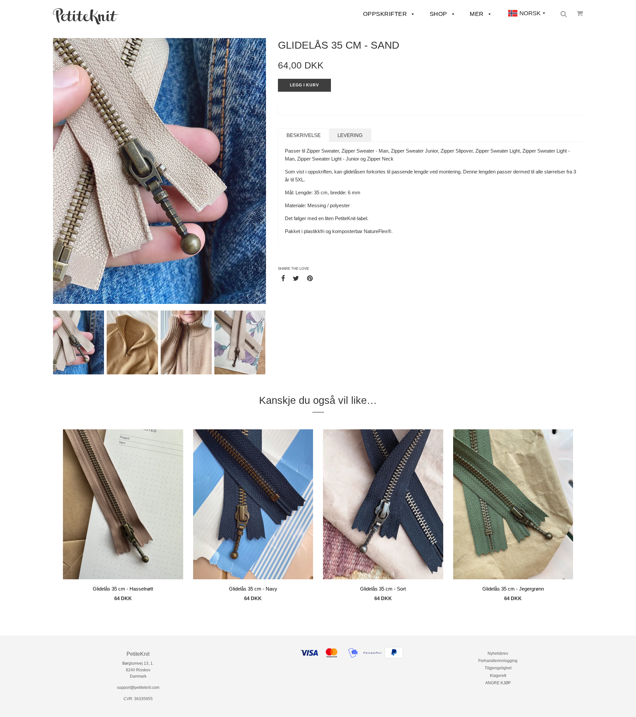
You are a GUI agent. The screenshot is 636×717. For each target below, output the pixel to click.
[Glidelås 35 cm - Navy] (253, 505)
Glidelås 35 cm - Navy (253, 589)
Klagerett (498, 675)
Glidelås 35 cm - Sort (383, 589)
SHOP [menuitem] (439, 14)
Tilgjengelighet (498, 668)
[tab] (303, 135)
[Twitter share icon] (296, 278)
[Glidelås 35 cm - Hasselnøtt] (123, 505)
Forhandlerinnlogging (497, 660)
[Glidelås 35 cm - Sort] (383, 505)
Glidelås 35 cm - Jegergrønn (513, 589)
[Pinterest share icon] (310, 278)
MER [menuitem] (477, 14)
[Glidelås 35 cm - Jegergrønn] (513, 505)
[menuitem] (86, 16)
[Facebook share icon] (283, 278)
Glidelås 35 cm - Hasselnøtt (123, 589)
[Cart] (580, 13)
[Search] (563, 14)
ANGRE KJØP (498, 683)
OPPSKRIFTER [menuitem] (386, 14)
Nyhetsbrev (498, 653)
